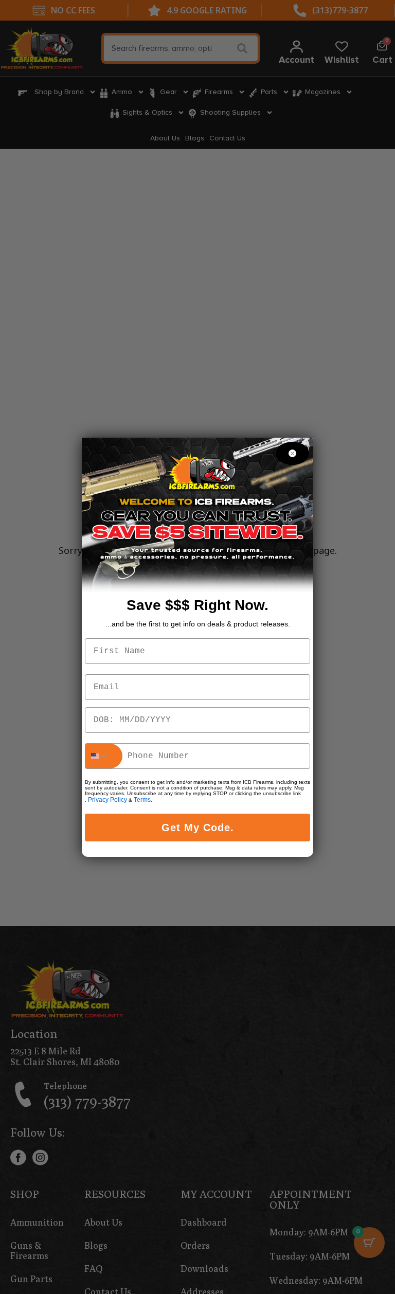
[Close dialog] (292, 453)
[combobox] (103, 756)
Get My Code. (197, 827)
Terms (142, 799)
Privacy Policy (107, 799)
